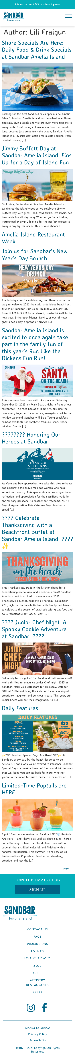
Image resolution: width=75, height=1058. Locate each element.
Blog (37, 965)
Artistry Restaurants (37, 982)
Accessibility (37, 1040)
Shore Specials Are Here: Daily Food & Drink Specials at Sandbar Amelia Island (37, 49)
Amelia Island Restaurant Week (33, 238)
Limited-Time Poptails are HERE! (34, 789)
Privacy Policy (37, 1034)
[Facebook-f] (44, 1007)
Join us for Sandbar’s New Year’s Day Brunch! (35, 254)
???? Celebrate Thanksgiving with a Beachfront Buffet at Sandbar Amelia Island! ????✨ (37, 531)
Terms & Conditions (37, 1028)
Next (68, 868)
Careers (38, 973)
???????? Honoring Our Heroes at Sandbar (31, 438)
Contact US (37, 929)
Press (37, 992)
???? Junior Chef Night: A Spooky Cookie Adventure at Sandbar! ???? (34, 629)
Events (37, 951)
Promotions (37, 944)
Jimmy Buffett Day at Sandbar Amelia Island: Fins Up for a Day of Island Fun (37, 155)
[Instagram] (30, 1007)
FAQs (37, 936)
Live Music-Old (37, 958)
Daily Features (20, 708)
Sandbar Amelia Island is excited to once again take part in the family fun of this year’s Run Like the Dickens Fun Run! (35, 344)
